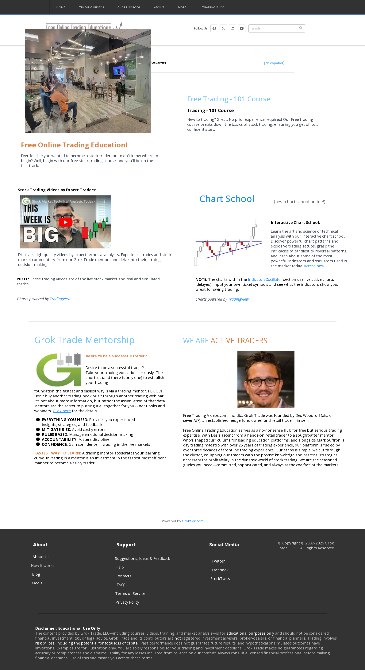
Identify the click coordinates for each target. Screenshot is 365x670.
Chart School (128, 7)
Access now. (314, 265)
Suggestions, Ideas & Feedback (142, 558)
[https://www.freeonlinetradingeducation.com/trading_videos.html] (97, 221)
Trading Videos (91, 7)
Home (60, 7)
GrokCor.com (192, 521)
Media (37, 583)
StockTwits (220, 578)
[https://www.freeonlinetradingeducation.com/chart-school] (226, 244)
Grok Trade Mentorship (85, 339)
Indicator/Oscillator (265, 279)
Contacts (123, 575)
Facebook (220, 569)
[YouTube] (241, 28)
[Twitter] (223, 28)
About (159, 7)
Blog (36, 574)
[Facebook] (214, 28)
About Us (41, 556)
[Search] (301, 28)
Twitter (218, 561)
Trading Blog (213, 7)
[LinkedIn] (232, 28)
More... (183, 7)
